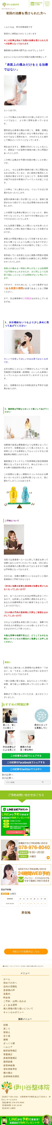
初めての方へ (10, 983)
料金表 (6, 997)
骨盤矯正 (8, 1054)
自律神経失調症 (11, 1076)
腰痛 (5, 1039)
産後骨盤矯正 (10, 1058)
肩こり (6, 1028)
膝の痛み (8, 1073)
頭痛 (5, 1025)
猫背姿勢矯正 (10, 1050)
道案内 (6, 994)
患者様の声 (9, 990)
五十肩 (6, 1036)
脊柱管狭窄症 (10, 1069)
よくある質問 (10, 1005)
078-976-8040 (18, 1102)
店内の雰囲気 (10, 986)
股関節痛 (8, 1062)
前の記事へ (7, 775)
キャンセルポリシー (13, 1012)
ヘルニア (8, 1047)
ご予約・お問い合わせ (14, 1001)
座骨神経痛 (9, 1065)
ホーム (6, 979)
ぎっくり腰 (9, 1043)
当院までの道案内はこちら (26, 951)
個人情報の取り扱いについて (18, 1008)
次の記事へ (7, 778)
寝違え (6, 1032)
